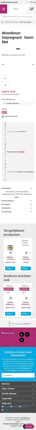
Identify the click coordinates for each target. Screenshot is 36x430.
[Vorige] (3, 64)
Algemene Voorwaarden (11, 423)
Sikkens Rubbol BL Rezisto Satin (10, 303)
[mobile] (21, 334)
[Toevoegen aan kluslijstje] (11, 253)
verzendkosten (24, 417)
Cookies (29, 423)
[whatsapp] (21, 340)
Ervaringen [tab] (5, 204)
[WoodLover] (18, 48)
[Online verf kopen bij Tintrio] (16, 9)
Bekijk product (10, 268)
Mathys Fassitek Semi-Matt (26, 258)
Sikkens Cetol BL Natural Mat (10, 258)
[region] (18, 71)
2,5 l (5, 113)
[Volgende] (32, 64)
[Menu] (3, 9)
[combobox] (18, 16)
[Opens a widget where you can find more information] (29, 426)
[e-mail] (27, 334)
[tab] (16, 193)
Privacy (22, 423)
